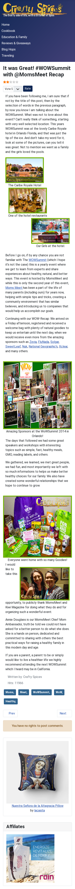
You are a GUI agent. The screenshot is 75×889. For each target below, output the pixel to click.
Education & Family (14, 37)
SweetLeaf (13, 346)
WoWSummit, (41, 692)
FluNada (43, 342)
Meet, (23, 692)
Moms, (10, 692)
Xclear (63, 346)
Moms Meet (14, 288)
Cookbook (8, 31)
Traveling (8, 55)
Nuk (24, 346)
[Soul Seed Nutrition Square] (30, 858)
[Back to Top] (68, 882)
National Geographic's (43, 346)
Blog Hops (9, 49)
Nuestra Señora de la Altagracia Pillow (37, 806)
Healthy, (11, 701)
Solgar (54, 342)
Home (6, 24)
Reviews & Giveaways (16, 43)
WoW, (59, 692)
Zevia (33, 342)
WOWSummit (38, 260)
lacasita (39, 810)
